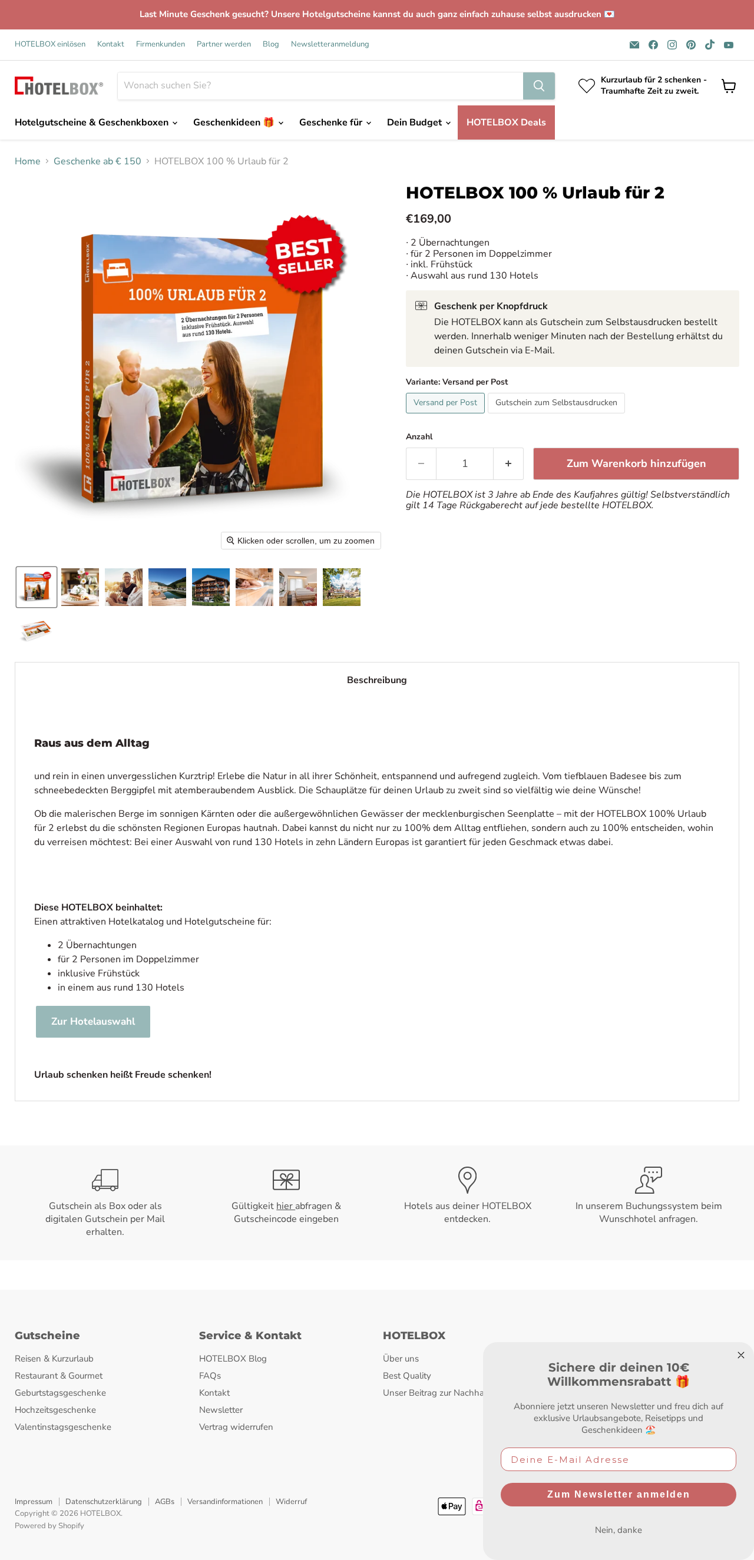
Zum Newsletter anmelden (618, 1494)
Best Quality (407, 1376)
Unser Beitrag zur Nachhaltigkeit (447, 1393)
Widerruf (291, 1501)
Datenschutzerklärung (103, 1501)
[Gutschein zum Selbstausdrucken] (558, 416)
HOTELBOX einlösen (50, 44)
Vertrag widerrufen (236, 1427)
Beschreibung (377, 680)
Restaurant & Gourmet (58, 1376)
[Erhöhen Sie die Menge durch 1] (509, 464)
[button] (36, 587)
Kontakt (110, 44)
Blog (271, 44)
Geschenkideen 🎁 (235, 122)
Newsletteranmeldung (330, 44)
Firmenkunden (160, 44)
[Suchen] (539, 86)
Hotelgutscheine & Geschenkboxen (93, 122)
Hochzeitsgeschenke (55, 1410)
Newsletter (221, 1410)
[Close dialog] (741, 1355)
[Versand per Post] (447, 416)
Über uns (401, 1358)
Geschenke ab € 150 (97, 161)
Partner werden (224, 44)
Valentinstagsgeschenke (63, 1427)
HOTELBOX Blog (233, 1358)
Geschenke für (332, 122)
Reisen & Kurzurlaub (54, 1358)
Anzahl (419, 437)
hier (285, 1206)
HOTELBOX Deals (506, 122)
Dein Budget (415, 122)
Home (28, 161)
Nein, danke (618, 1530)
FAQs (210, 1376)
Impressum (33, 1501)
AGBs (164, 1501)
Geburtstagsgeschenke (60, 1393)
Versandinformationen (225, 1501)
